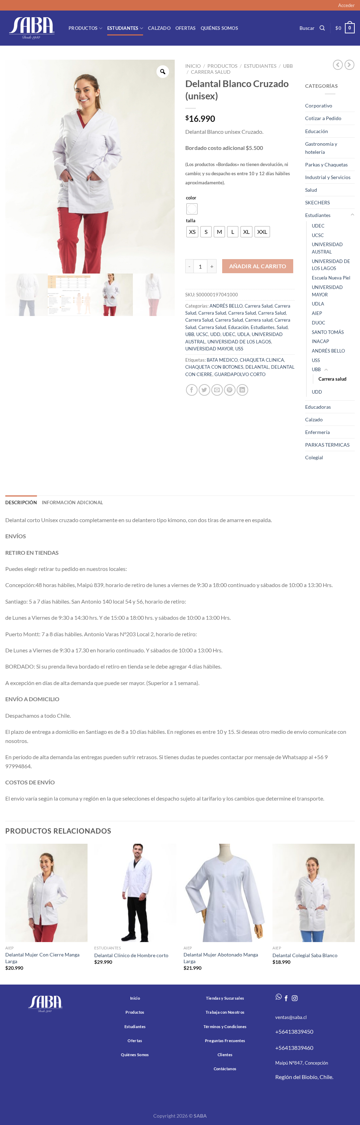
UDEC (229, 334)
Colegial (314, 457)
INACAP (320, 341)
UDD (215, 334)
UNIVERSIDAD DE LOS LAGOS (239, 341)
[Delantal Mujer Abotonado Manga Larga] (225, 893)
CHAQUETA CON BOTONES (214, 367)
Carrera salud (211, 72)
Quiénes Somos (219, 28)
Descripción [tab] (21, 502)
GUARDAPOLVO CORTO (239, 374)
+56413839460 (294, 1047)
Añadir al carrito (258, 266)
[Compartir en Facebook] (192, 390)
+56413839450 (294, 1031)
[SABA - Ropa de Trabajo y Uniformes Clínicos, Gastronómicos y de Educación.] (31, 28)
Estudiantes (123, 28)
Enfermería (317, 432)
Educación (238, 327)
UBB (288, 66)
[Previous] (5, 913)
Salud (282, 327)
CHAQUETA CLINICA (262, 360)
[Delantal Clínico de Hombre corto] (135, 893)
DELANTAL (257, 367)
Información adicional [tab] (72, 502)
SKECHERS (317, 202)
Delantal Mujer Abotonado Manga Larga (221, 958)
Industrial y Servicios (328, 177)
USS (239, 348)
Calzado (159, 28)
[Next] (354, 913)
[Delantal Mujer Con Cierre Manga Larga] (46, 893)
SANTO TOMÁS (328, 332)
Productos (83, 28)
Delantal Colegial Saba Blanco (305, 955)
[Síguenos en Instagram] (294, 998)
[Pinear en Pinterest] (230, 390)
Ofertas (185, 28)
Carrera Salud (258, 306)
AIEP (317, 313)
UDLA (243, 334)
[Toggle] (352, 215)
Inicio (193, 66)
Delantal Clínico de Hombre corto (131, 955)
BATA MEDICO (222, 360)
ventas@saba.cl (291, 1017)
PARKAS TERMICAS (327, 445)
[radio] (192, 209)
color (191, 198)
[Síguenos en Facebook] (286, 998)
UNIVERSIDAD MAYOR (209, 348)
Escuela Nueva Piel (331, 278)
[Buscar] (322, 28)
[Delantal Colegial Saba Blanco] (313, 893)
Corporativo (318, 105)
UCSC (202, 334)
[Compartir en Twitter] (204, 390)
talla (190, 220)
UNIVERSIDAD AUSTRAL (327, 248)
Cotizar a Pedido (323, 118)
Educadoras (318, 407)
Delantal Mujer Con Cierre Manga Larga (42, 958)
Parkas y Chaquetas (326, 164)
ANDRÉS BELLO (226, 306)
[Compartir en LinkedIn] (242, 390)
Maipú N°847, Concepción (301, 1063)
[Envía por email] (217, 390)
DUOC (318, 322)
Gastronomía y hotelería (321, 148)
